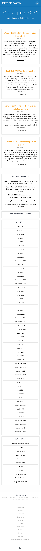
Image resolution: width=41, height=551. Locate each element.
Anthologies (20, 507)
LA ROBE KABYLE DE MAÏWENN (20, 71)
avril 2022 (20, 303)
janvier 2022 (20, 314)
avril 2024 (20, 246)
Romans (20, 533)
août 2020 (20, 379)
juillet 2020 (20, 382)
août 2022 (20, 291)
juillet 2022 (20, 295)
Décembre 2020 (20, 363)
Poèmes (20, 530)
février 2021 (20, 356)
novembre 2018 (20, 424)
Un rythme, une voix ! (20, 482)
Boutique (20, 520)
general (20, 466)
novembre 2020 (20, 367)
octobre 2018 (20, 428)
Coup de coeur (20, 451)
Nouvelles (20, 527)
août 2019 (20, 409)
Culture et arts (20, 455)
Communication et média (20, 444)
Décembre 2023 (20, 261)
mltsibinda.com (11, 3)
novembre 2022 (20, 284)
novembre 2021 (20, 322)
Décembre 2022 (20, 280)
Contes (20, 447)
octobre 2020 (20, 371)
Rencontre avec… (20, 474)
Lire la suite (20, 60)
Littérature (20, 470)
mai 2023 (20, 265)
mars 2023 (20, 268)
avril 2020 (20, 394)
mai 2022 (20, 299)
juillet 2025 (20, 230)
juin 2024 (20, 238)
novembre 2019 (20, 405)
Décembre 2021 (20, 318)
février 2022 (20, 310)
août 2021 (20, 333)
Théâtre (20, 536)
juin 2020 (20, 386)
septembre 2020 (20, 375)
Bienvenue (20, 514)
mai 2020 (20, 390)
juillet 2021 (20, 337)
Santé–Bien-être (20, 478)
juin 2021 (20, 341)
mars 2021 (20, 352)
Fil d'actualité (20, 463)
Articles (20, 511)
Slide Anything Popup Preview (20, 539)
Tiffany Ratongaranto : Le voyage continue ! (20, 201)
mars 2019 (20, 416)
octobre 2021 (20, 325)
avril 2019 (20, 413)
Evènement (20, 459)
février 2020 (20, 401)
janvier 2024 (20, 257)
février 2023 (20, 272)
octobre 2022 (20, 287)
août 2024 (20, 234)
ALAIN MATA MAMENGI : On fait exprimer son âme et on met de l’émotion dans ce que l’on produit (20, 189)
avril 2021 (20, 348)
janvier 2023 (20, 276)
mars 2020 (20, 398)
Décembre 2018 (20, 420)
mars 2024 (20, 249)
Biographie (20, 517)
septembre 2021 (20, 329)
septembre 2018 (20, 432)
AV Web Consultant (21, 499)
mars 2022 (20, 306)
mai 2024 (20, 242)
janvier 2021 (20, 360)
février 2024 (20, 253)
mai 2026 (20, 227)
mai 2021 (20, 344)
